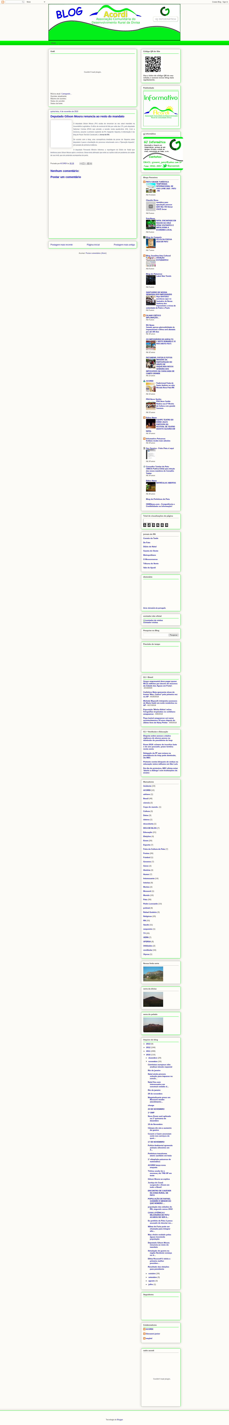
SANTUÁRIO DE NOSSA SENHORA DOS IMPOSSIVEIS (159, 293)
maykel (149, 1338)
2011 (148, 1051)
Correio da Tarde (150, 538)
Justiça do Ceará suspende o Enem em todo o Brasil (158, 1185)
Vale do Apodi (149, 568)
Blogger (120, 1420)
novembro (153, 1061)
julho (151, 1284)
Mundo (146, 895)
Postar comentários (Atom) (96, 253)
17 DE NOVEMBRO (156, 1142)
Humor (146, 874)
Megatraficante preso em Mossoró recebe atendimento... (159, 1099)
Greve (146, 866)
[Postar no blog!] (83, 163)
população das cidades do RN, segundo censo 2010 (160, 1208)
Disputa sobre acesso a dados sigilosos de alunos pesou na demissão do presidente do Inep (158, 738)
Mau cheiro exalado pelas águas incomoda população (159, 1237)
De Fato (146, 542)
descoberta (148, 824)
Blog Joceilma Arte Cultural (158, 256)
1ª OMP (151, 1113)
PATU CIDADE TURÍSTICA (157, 182)
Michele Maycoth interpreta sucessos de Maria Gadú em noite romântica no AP (160, 703)
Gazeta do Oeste (150, 551)
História (146, 870)
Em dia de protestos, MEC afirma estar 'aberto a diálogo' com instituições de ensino (160, 770)
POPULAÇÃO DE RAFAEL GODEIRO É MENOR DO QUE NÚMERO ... (159, 1201)
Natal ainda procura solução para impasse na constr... (160, 1076)
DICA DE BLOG (150, 828)
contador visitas (150, 622)
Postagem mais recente (61, 245)
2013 (148, 1044)
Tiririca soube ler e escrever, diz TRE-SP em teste (160, 1173)
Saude (146, 925)
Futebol (146, 857)
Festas (146, 853)
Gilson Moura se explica (159, 1179)
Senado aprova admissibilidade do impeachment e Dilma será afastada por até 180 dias (160, 329)
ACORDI (63, 163)
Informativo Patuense (155, 439)
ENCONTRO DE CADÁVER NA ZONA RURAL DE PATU (159, 1193)
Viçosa (146, 954)
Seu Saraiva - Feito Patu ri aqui (160, 448)
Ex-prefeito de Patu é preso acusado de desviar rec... (160, 1222)
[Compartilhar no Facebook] (88, 163)
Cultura (146, 811)
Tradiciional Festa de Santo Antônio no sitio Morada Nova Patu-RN (165, 385)
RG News (150, 325)
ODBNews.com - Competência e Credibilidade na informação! (160, 505)
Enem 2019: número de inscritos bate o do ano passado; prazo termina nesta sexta (160, 746)
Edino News (151, 418)
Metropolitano (149, 555)
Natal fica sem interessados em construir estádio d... (158, 1084)
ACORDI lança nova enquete (157, 1166)
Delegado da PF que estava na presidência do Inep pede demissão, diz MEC (159, 755)
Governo (147, 862)
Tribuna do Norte (150, 563)
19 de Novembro (155, 1124)
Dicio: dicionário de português (154, 608)
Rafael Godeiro (150, 912)
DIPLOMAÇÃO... (152, 318)
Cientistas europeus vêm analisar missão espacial (160, 1066)
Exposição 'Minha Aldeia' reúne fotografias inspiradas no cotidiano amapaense (159, 711)
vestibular (147, 950)
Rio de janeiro (154, 1070)
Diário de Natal (150, 547)
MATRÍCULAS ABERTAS (166, 483)
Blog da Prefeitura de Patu (158, 499)
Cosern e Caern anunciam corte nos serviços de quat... (159, 1136)
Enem (145, 841)
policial (146, 908)
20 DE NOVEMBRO (156, 1109)
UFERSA (147, 941)
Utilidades (147, 946)
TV (144, 933)
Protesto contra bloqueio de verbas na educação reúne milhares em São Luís (160, 763)
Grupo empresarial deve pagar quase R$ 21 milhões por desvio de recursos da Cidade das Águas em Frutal (160, 683)
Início (53, 43)
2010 (148, 1055)
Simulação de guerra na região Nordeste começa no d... (160, 1253)
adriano (146, 794)
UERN (145, 937)
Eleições (147, 836)
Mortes (146, 887)
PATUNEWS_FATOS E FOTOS (159, 357)
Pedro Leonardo (150, 904)
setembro (152, 1277)
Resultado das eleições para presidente (158, 1268)
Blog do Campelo (154, 237)
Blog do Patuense (154, 274)
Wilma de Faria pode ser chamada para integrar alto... (159, 1228)
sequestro (147, 929)
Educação (147, 832)
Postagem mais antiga (124, 245)
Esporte (146, 845)
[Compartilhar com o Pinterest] (91, 163)
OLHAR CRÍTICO (153, 315)
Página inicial (93, 245)
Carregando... (66, 94)
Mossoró (147, 891)
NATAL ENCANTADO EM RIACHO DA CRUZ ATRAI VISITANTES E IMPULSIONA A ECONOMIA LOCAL (166, 225)
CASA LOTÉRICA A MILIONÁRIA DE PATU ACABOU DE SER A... (158, 1215)
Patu (145, 899)
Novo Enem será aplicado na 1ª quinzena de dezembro (159, 1118)
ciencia (146, 803)
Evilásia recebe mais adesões (158, 441)
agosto (151, 1281)
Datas (145, 815)
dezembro (153, 1058)
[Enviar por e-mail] (81, 163)
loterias (146, 883)
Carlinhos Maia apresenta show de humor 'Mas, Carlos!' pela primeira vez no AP (160, 694)
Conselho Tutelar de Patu (157, 466)
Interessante (149, 878)
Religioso (147, 916)
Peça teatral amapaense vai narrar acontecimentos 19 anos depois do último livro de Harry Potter (159, 720)
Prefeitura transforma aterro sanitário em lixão (160, 1154)
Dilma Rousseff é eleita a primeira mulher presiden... (159, 1261)
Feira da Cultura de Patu (154, 849)
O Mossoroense (150, 559)
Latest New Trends (163, 276)
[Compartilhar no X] (86, 163)
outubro (152, 1273)
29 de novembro (155, 1094)
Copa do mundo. (150, 807)
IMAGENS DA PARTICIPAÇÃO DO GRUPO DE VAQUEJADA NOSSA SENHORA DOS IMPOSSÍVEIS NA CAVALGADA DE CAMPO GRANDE (160, 366)
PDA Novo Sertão (153, 399)
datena (146, 819)
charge (151, 1105)
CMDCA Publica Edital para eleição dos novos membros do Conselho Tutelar (160, 471)
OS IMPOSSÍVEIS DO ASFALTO (159, 339)
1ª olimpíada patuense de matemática (159, 1160)
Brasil (145, 798)
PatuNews (150, 218)
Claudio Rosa (152, 200)
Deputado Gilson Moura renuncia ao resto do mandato (158, 1245)
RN (144, 920)
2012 (148, 1047)
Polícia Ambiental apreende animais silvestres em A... (160, 1147)
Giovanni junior (153, 1334)
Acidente (147, 786)
